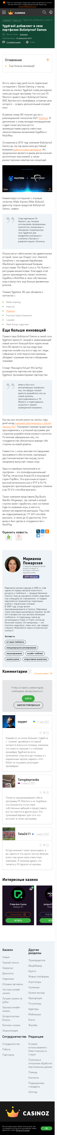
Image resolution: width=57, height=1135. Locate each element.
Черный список (10, 962)
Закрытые (7, 967)
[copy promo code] (24, 914)
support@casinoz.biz (27, 6)
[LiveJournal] (38, 531)
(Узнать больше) (23, 1130)
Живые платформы (38, 976)
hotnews (24, 34)
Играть (18, 920)
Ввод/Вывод (35, 965)
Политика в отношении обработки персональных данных (40, 1063)
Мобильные (34, 1014)
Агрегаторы (34, 981)
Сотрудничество (11, 1043)
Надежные (8, 978)
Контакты (33, 1077)
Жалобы (32, 1025)
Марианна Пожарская (33, 560)
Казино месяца (36, 992)
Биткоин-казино (11, 1025)
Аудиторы (33, 1008)
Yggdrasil (43, 118)
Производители (36, 960)
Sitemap (32, 1091)
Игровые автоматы (12, 984)
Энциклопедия (10, 1030)
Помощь (32, 1072)
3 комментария (13, 42)
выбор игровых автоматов (27, 149)
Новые (6, 957)
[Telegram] (38, 535)
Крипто (32, 971)
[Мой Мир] (42, 531)
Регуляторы (34, 1003)
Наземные (34, 987)
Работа (6, 1049)
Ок (46, 1128)
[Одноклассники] (47, 531)
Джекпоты (8, 973)
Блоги (31, 1019)
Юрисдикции (35, 998)
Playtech (10, 311)
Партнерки (8, 1054)
